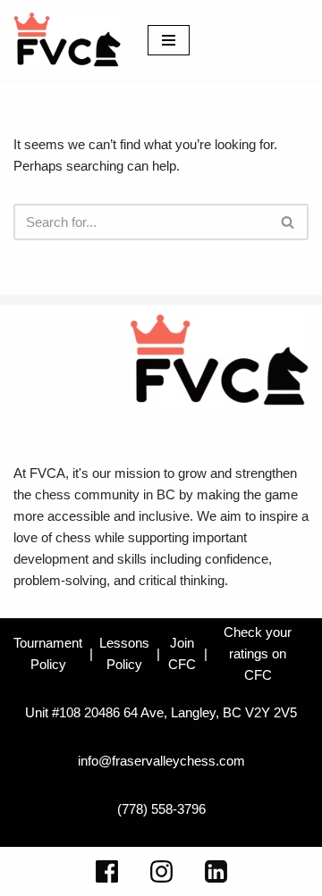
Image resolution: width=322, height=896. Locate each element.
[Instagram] (161, 871)
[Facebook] (106, 871)
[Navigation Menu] (169, 40)
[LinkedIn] (216, 871)
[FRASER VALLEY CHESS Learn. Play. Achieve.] (67, 40)
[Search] (288, 222)
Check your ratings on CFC (258, 653)
